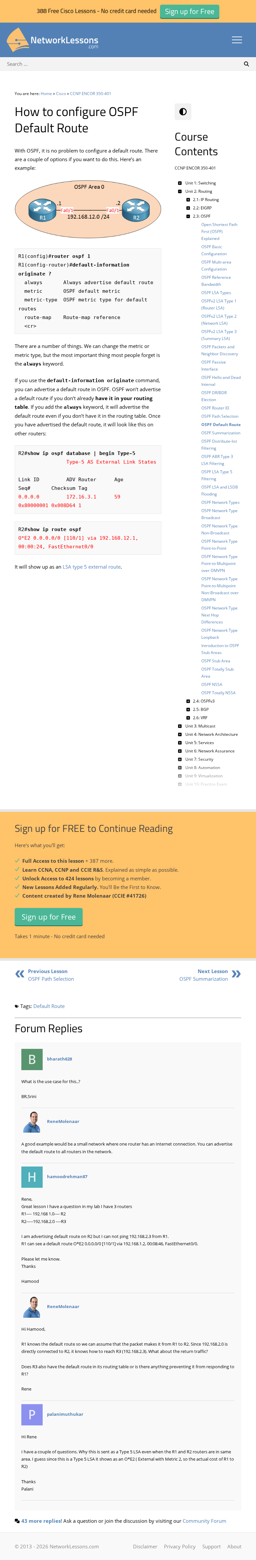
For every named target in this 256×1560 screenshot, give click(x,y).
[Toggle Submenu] (180, 183)
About (234, 1546)
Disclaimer (145, 1546)
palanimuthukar (65, 1414)
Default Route (49, 1006)
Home (46, 93)
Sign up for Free (49, 917)
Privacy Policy (180, 1546)
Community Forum (204, 1520)
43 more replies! (41, 1520)
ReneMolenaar (63, 1122)
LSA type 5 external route (92, 566)
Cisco (61, 93)
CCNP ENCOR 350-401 (90, 93)
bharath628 (59, 1059)
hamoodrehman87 (67, 1176)
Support (211, 1546)
